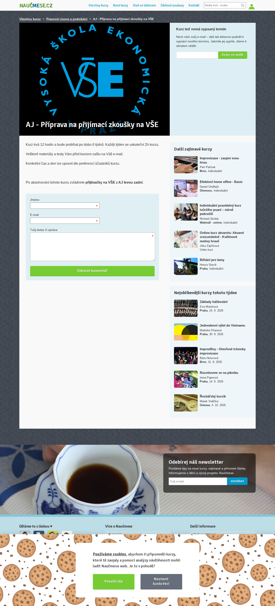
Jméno (34, 199)
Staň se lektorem (144, 5)
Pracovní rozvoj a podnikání (66, 19)
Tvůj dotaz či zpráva (43, 230)
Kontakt (194, 5)
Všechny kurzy (98, 5)
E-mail (34, 214)
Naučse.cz (35, 5)
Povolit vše (114, 581)
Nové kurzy (120, 5)
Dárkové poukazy (172, 5)
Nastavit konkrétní (161, 581)
